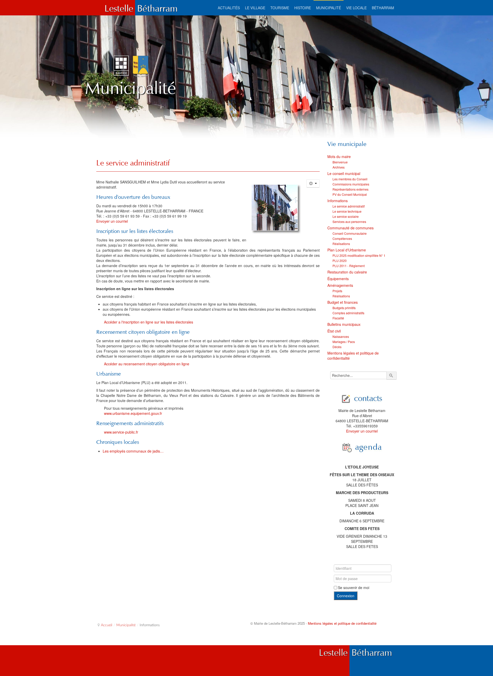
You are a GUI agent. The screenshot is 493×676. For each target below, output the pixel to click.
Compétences (342, 238)
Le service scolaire (346, 216)
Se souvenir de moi (353, 587)
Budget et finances (342, 302)
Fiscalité (338, 318)
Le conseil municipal (343, 173)
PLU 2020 (340, 260)
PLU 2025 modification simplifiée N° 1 (359, 255)
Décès (337, 347)
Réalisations (341, 243)
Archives (339, 167)
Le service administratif (133, 163)
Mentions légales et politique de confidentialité (353, 355)
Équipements (338, 278)
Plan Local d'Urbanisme (346, 249)
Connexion (345, 595)
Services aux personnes (349, 221)
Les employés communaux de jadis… (133, 451)
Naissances (341, 336)
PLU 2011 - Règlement (349, 265)
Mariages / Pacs (344, 341)
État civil (334, 331)
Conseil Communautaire (350, 233)
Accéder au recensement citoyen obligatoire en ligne (146, 363)
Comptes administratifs (348, 313)
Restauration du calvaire (347, 272)
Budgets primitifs (344, 308)
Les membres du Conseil (350, 179)
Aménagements (340, 285)
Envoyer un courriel (112, 221)
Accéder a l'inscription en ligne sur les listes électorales (148, 322)
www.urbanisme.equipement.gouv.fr (133, 413)
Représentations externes (350, 189)
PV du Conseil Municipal (350, 194)
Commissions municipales (351, 184)
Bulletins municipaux (344, 324)
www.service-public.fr (121, 432)
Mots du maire (339, 156)
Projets (337, 291)
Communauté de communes (350, 227)
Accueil (106, 625)
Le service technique (347, 211)
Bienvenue (340, 162)
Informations (337, 200)
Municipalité (126, 625)
